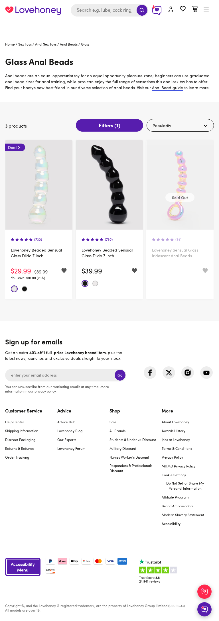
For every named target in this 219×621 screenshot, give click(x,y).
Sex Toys (25, 44)
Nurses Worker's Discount (129, 457)
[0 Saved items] (183, 9)
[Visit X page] (169, 372)
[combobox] (109, 10)
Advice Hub (66, 422)
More (167, 410)
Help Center (14, 422)
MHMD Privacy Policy (178, 466)
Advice (64, 410)
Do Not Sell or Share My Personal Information (185, 486)
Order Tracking (17, 457)
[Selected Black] (24, 288)
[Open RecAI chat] (204, 592)
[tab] (31, 470)
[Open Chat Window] (204, 609)
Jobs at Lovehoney (176, 439)
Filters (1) (109, 125)
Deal (12, 147)
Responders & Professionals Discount (131, 468)
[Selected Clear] (14, 288)
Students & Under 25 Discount (133, 439)
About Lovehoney (175, 422)
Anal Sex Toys (45, 44)
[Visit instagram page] (187, 372)
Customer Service (23, 410)
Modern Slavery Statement (183, 514)
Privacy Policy (172, 457)
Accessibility (171, 523)
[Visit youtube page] (206, 372)
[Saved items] (64, 270)
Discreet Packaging (20, 439)
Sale (113, 422)
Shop (115, 410)
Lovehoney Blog (69, 430)
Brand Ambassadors (177, 506)
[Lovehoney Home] (33, 10)
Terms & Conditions (177, 448)
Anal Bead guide (167, 87)
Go (119, 375)
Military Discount (123, 448)
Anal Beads (69, 44)
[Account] (171, 9)
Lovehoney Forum (71, 448)
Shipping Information (21, 430)
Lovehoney (109, 26)
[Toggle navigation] (206, 9)
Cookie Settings (174, 475)
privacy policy (45, 391)
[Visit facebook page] (150, 372)
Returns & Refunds (19, 448)
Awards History (173, 430)
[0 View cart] (195, 9)
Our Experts (66, 439)
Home (10, 44)
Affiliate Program (175, 497)
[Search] (142, 10)
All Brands (117, 430)
